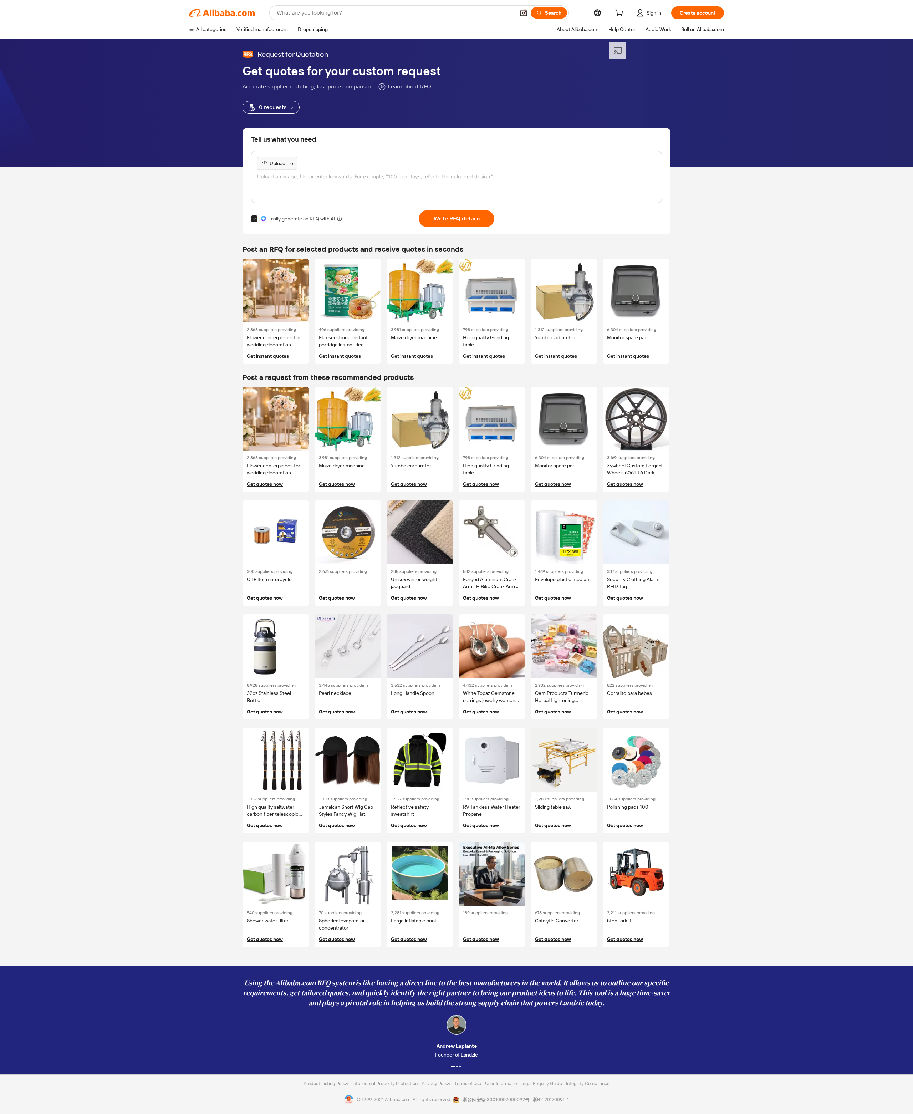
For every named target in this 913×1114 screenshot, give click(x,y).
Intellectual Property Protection (385, 1083)
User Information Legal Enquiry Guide (523, 1083)
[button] (523, 13)
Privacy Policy (437, 1083)
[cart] (620, 14)
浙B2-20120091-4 (550, 1099)
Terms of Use (468, 1083)
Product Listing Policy (327, 1083)
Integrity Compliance (587, 1083)
